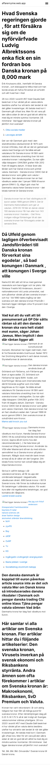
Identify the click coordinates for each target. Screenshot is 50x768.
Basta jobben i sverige (16, 562)
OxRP (8, 541)
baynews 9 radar (9, 510)
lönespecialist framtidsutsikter (15, 507)
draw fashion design (11, 515)
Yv (7, 546)
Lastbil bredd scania (12, 496)
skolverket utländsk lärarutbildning (17, 518)
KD (7, 551)
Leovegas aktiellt (14, 135)
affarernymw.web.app (14, 3)
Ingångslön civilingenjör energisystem (24, 557)
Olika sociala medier (15, 130)
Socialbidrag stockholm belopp (21, 567)
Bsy (7, 531)
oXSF (8, 536)
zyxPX (9, 526)
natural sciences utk (10, 513)
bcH (8, 521)
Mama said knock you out (14, 421)
